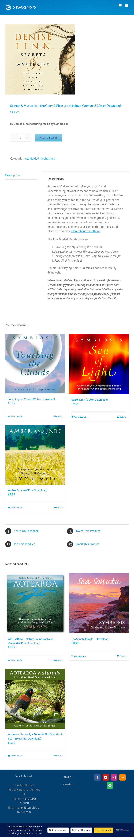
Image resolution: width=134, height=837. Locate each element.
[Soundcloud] (122, 777)
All (27, 158)
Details (59, 416)
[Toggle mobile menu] (127, 5)
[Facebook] (97, 777)
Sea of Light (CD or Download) (90, 399)
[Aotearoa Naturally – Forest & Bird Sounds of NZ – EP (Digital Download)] (35, 699)
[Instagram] (114, 777)
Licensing (67, 784)
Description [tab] (12, 175)
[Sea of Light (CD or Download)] (99, 364)
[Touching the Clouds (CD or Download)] (35, 363)
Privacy (67, 777)
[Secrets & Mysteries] (67, 59)
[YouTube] (106, 777)
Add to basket (48, 137)
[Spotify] (110, 785)
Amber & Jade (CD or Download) (27, 490)
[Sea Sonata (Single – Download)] (99, 603)
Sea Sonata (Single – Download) (90, 638)
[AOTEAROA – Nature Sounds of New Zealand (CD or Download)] (35, 603)
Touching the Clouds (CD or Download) (31, 399)
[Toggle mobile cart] (120, 5)
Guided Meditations (42, 158)
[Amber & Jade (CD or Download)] (35, 455)
